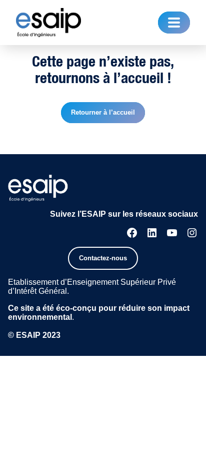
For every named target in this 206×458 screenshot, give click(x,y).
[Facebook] (132, 233)
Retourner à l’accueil (103, 112)
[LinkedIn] (152, 233)
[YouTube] (172, 233)
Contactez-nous (103, 258)
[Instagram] (192, 233)
